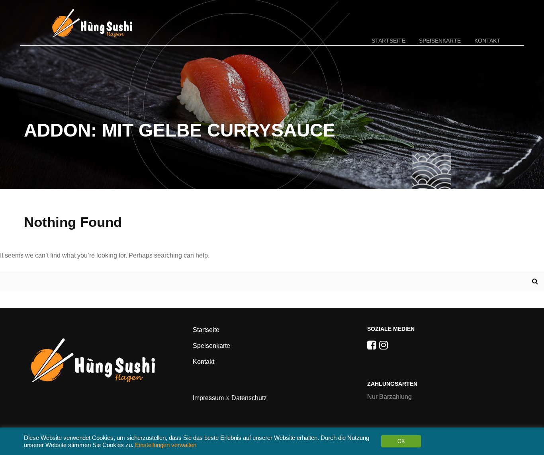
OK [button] (401, 441)
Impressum (208, 397)
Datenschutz (249, 397)
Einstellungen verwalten (165, 445)
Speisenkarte (440, 40)
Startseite (388, 40)
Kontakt (487, 40)
